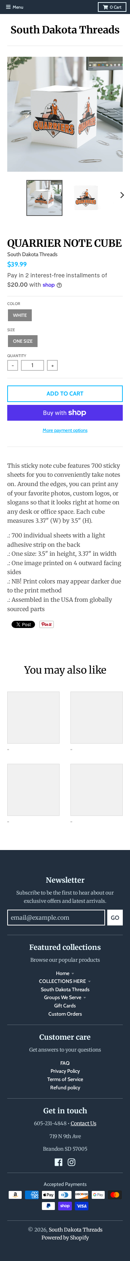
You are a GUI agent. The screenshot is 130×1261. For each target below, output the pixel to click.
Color (13, 303)
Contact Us (83, 1123)
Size (11, 329)
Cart (115, 7)
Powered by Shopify (65, 1237)
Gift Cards (65, 1005)
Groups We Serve (62, 997)
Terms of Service (65, 1079)
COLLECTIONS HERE (62, 981)
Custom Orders (65, 1014)
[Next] (122, 195)
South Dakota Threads (65, 30)
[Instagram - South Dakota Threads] (71, 1162)
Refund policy (65, 1087)
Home (62, 973)
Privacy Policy (65, 1071)
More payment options (65, 430)
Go (115, 917)
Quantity (16, 355)
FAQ (65, 1063)
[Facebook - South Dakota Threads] (58, 1162)
